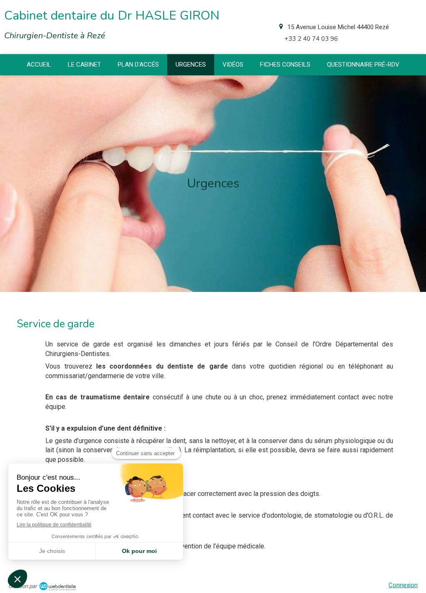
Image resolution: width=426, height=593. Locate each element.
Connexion (403, 585)
